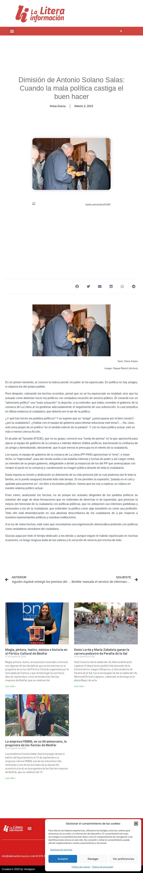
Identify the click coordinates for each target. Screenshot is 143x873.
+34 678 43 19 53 (44, 856)
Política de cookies (81, 867)
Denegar (93, 858)
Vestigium (29, 869)
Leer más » (10, 686)
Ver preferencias (123, 858)
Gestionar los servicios (61, 849)
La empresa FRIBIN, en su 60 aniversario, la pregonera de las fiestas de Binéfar (36, 743)
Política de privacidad (102, 867)
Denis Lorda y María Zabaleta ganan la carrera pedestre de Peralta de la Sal (101, 651)
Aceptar (63, 858)
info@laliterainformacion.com (18, 856)
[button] (136, 823)
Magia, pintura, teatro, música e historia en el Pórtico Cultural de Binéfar (36, 651)
